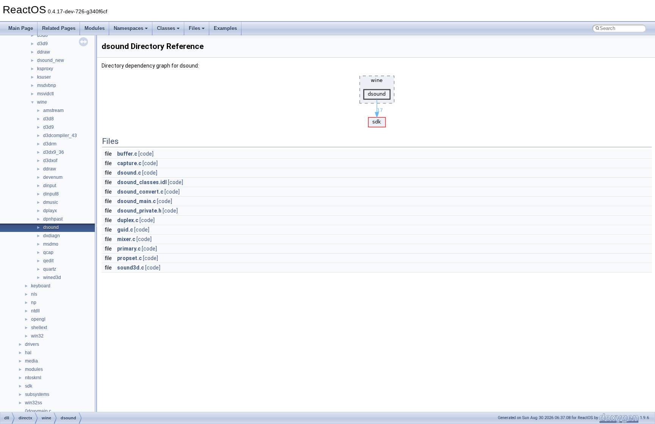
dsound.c (129, 173)
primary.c (129, 249)
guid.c (125, 230)
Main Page (20, 28)
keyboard (40, 285)
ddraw (43, 52)
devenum (53, 177)
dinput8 (51, 194)
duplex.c (127, 220)
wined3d (52, 277)
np (33, 302)
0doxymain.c (38, 411)
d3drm (49, 144)
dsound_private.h (139, 211)
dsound (51, 227)
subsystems (37, 394)
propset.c (129, 258)
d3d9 (42, 43)
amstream (53, 110)
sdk (28, 386)
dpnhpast (53, 219)
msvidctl (45, 93)
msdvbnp (46, 85)
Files (194, 28)
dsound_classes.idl (142, 182)
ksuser (44, 77)
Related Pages (58, 28)
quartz (49, 269)
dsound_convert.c (140, 192)
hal (28, 352)
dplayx (50, 210)
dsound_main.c (136, 201)
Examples (225, 28)
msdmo (50, 244)
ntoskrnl (33, 377)
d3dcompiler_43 (60, 135)
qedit (48, 260)
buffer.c (127, 154)
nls (34, 294)
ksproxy (45, 68)
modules (34, 369)
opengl (38, 319)
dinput (49, 185)
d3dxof (50, 160)
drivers (32, 344)
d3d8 (42, 35)
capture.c (129, 163)
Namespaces (128, 28)
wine (42, 102)
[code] (146, 154)
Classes (166, 28)
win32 (37, 336)
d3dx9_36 (53, 152)
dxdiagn (51, 235)
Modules (95, 28)
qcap (48, 252)
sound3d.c (130, 268)
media (31, 361)
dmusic (50, 202)
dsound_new (50, 60)
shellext (39, 327)
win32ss (33, 402)
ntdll (35, 311)
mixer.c (126, 239)
